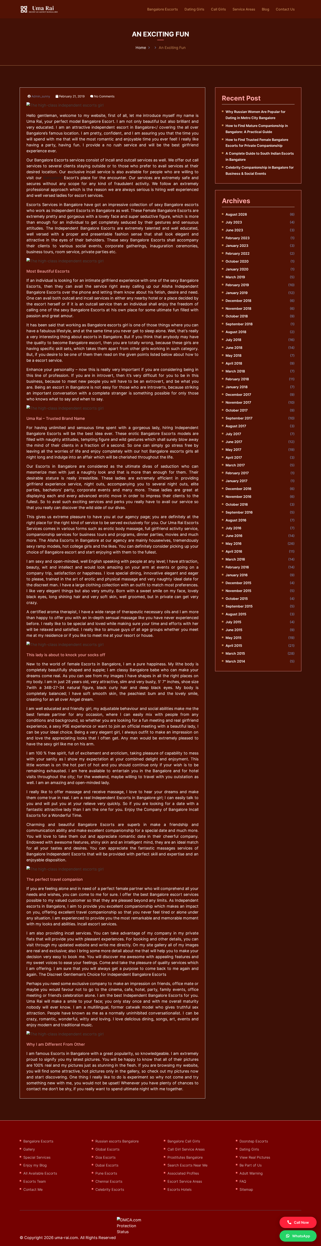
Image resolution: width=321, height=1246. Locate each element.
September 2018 (239, 324)
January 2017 (236, 481)
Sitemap (246, 1189)
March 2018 (235, 371)
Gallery (29, 1149)
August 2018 (236, 332)
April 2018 (234, 363)
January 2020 (237, 269)
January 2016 (237, 575)
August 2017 (236, 426)
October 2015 (237, 599)
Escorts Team (34, 1181)
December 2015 (238, 583)
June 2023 (234, 230)
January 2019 (237, 293)
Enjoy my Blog (35, 1165)
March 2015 (235, 653)
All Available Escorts (40, 1173)
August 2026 (236, 214)
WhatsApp (300, 1236)
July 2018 (233, 340)
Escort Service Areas (184, 1181)
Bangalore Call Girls (183, 1141)
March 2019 (235, 277)
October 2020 (237, 261)
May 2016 (234, 544)
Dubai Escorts (106, 1165)
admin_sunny (40, 96)
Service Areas (244, 9)
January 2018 (237, 387)
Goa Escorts (105, 1157)
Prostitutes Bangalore (185, 1157)
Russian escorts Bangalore (117, 1141)
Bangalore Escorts (162, 9)
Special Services (36, 1157)
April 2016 (234, 551)
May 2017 (233, 450)
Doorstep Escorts (254, 1141)
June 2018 (234, 348)
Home (141, 47)
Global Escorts (107, 1149)
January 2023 (237, 246)
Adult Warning (251, 1173)
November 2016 (238, 497)
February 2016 (237, 567)
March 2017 (235, 465)
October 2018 (237, 316)
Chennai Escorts (108, 1181)
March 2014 (235, 661)
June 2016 (234, 536)
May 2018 (234, 355)
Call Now (301, 1222)
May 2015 (234, 638)
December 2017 (238, 395)
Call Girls (218, 9)
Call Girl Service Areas (186, 1149)
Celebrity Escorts (109, 1189)
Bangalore (52, 177)
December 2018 (238, 301)
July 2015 (233, 622)
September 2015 (239, 606)
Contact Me (33, 1189)
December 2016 (238, 489)
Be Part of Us (251, 1165)
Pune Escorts (106, 1173)
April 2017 (234, 457)
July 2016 (233, 528)
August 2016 (236, 520)
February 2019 (237, 285)
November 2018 (238, 308)
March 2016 (235, 559)
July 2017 (233, 434)
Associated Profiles (183, 1173)
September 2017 (239, 418)
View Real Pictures (255, 1157)
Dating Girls (194, 9)
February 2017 (237, 473)
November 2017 (238, 402)
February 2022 (238, 253)
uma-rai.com (66, 1237)
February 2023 (238, 238)
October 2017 (237, 410)
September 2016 (239, 512)
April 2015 (234, 646)
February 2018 (237, 379)
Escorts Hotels (179, 1189)
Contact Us (285, 9)
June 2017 (234, 442)
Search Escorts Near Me (187, 1165)
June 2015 (234, 630)
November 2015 (238, 591)
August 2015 (236, 614)
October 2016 (237, 504)
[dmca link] (135, 1227)
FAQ (243, 1181)
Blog (265, 9)
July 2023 (234, 222)
